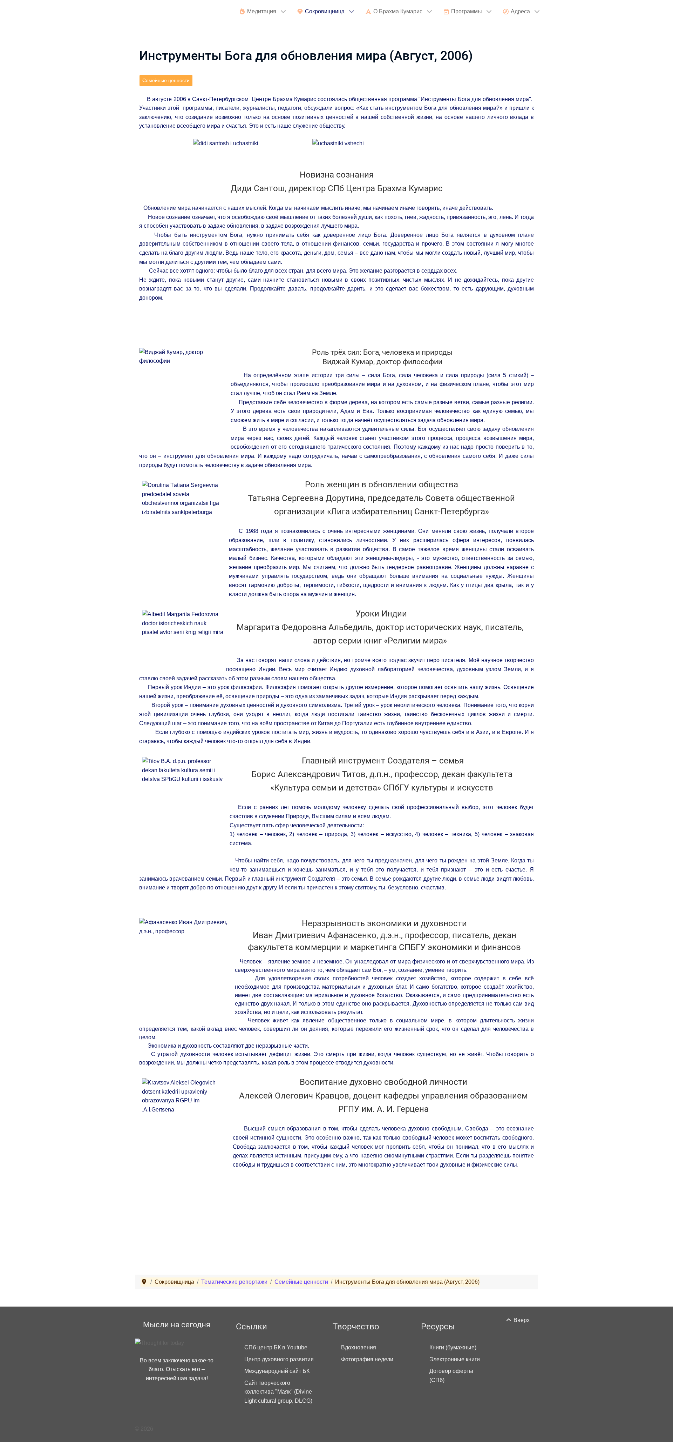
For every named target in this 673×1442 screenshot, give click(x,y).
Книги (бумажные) (452, 1347)
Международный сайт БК (277, 1371)
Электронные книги (454, 1359)
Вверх (521, 1320)
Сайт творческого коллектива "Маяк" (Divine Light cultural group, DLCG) (278, 1392)
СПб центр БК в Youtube (275, 1347)
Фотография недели (367, 1359)
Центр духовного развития (279, 1359)
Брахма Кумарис (178, 12)
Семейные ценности (166, 80)
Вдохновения (358, 1347)
